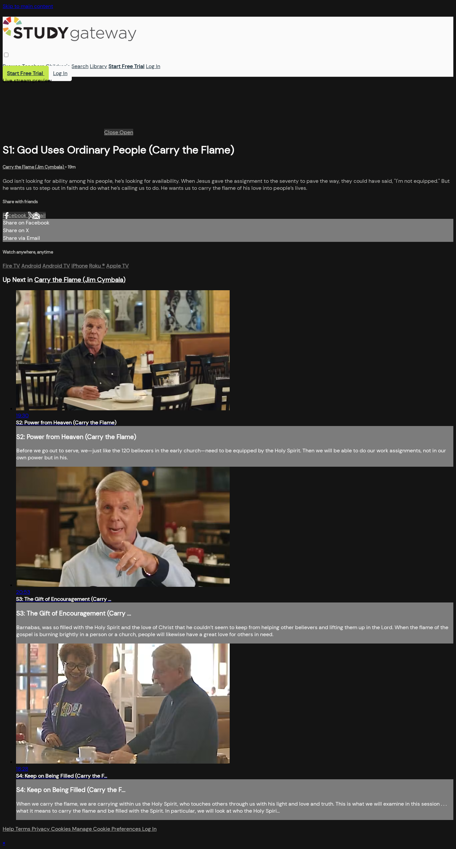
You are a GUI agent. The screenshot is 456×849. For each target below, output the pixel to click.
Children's (58, 66)
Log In (153, 66)
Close (112, 132)
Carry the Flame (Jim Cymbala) (34, 167)
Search (79, 66)
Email (39, 215)
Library (98, 66)
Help (9, 828)
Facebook (15, 215)
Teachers (33, 66)
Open (126, 132)
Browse (12, 66)
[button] (6, 55)
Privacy (41, 828)
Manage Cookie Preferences (107, 828)
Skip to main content (28, 6)
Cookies (61, 828)
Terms (23, 828)
